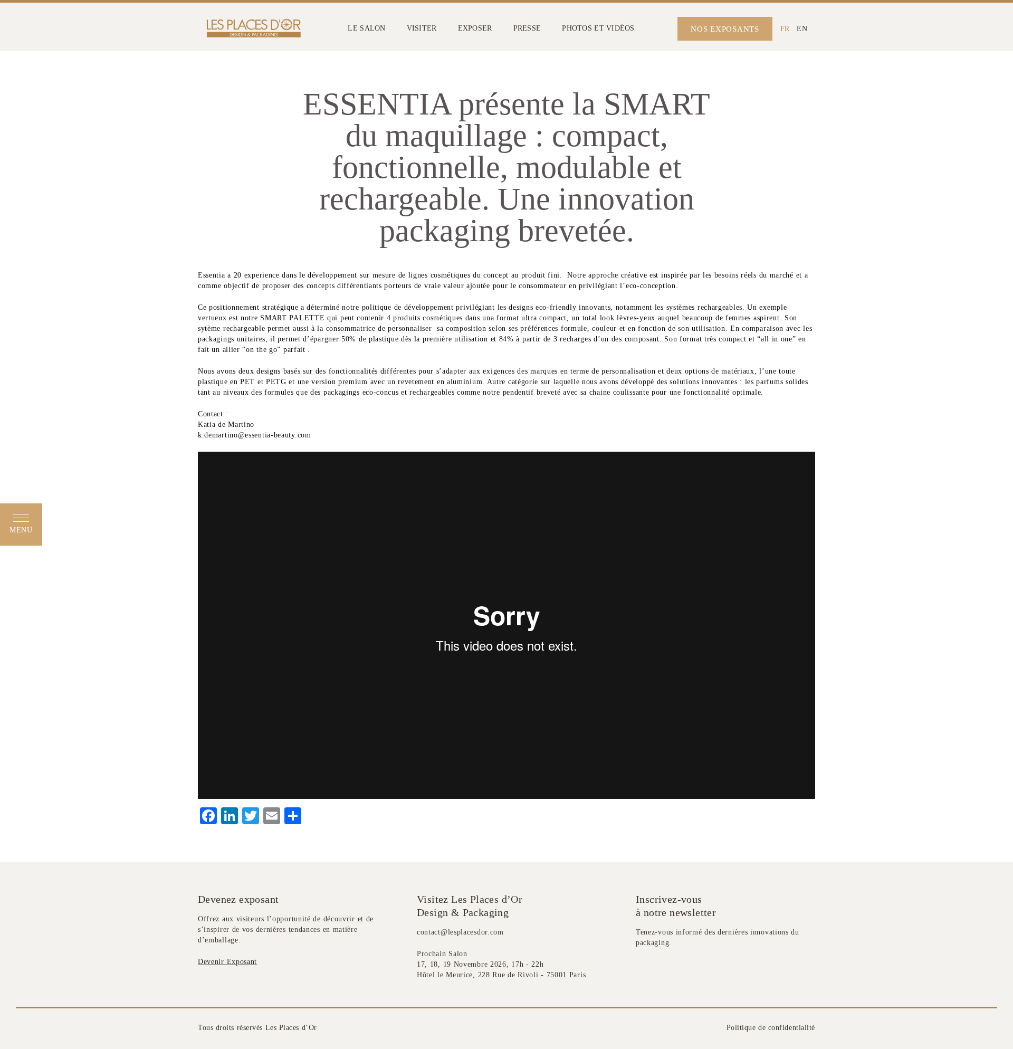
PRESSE (527, 28)
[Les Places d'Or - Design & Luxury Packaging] (251, 29)
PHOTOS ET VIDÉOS (598, 28)
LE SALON (366, 28)
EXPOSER (475, 28)
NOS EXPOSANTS (725, 29)
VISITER (422, 28)
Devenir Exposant (227, 962)
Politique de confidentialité (771, 1028)
